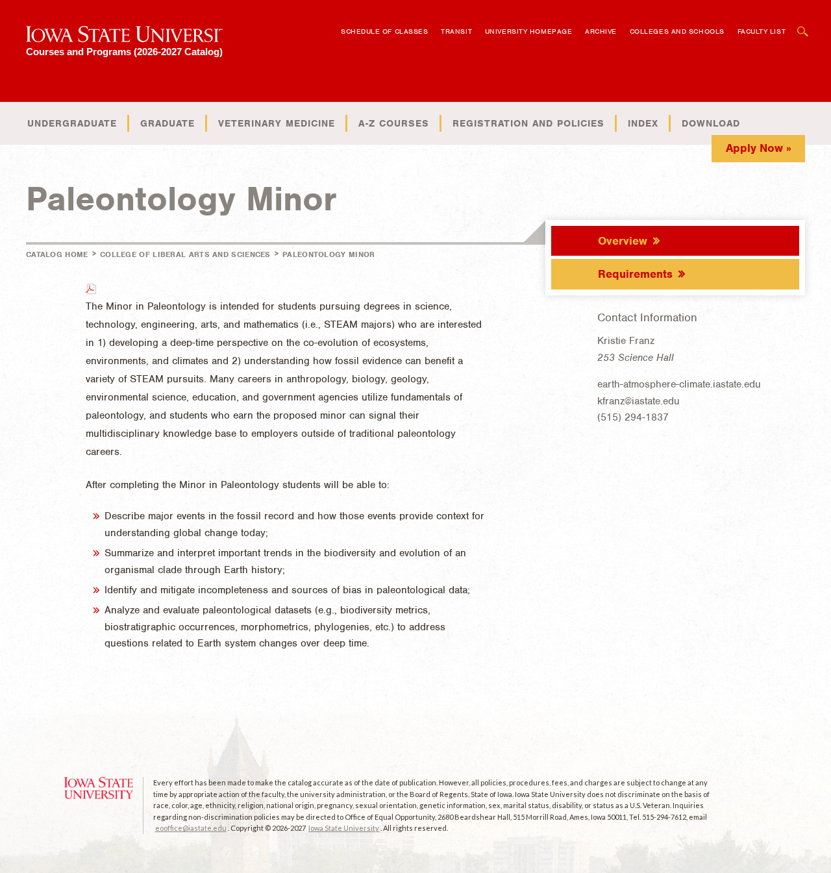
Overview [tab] (622, 241)
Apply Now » (758, 148)
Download (711, 123)
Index (643, 123)
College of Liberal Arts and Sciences (185, 254)
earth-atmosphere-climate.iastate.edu (679, 384)
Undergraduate (72, 123)
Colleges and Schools (677, 31)
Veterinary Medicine (276, 123)
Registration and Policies (528, 123)
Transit (456, 31)
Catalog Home (57, 254)
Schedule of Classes (384, 31)
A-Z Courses (393, 123)
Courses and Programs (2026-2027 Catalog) (124, 51)
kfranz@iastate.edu (638, 401)
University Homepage (528, 31)
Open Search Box (803, 25)
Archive (601, 31)
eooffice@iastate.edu (191, 828)
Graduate (167, 123)
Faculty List (762, 31)
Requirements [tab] (635, 274)
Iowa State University (343, 828)
